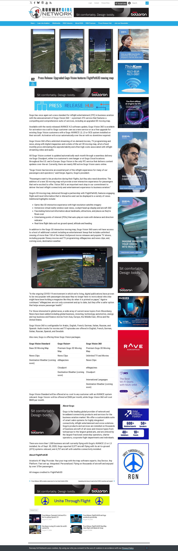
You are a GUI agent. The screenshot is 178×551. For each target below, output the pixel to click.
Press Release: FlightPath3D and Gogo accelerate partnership (94, 516)
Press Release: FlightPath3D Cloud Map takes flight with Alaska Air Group (94, 527)
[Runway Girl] (50, 18)
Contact (96, 3)
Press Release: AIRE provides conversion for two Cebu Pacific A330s (49, 481)
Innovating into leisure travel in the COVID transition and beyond (95, 481)
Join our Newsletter (121, 23)
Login (90, 3)
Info (129, 3)
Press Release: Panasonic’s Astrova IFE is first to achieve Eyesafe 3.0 (54, 516)
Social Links (122, 4)
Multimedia (56, 23)
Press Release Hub (105, 23)
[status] (147, 548)
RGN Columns (68, 23)
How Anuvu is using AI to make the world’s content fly (54, 527)
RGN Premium (90, 23)
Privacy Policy (105, 3)
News (33, 23)
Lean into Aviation (43, 23)
